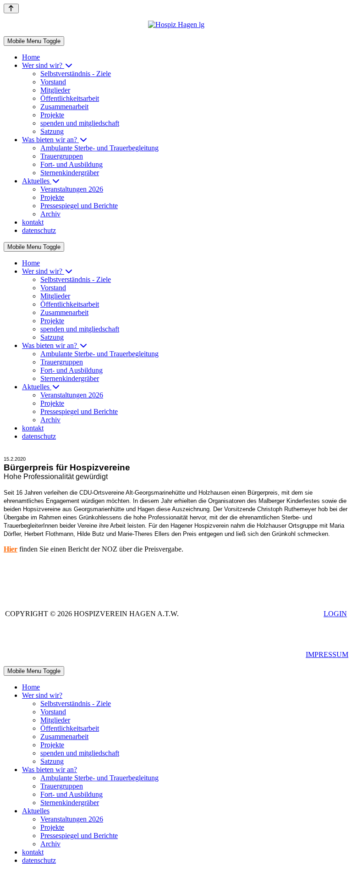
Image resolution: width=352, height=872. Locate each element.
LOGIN (335, 614)
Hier (10, 549)
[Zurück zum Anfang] (11, 8)
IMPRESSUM (327, 654)
